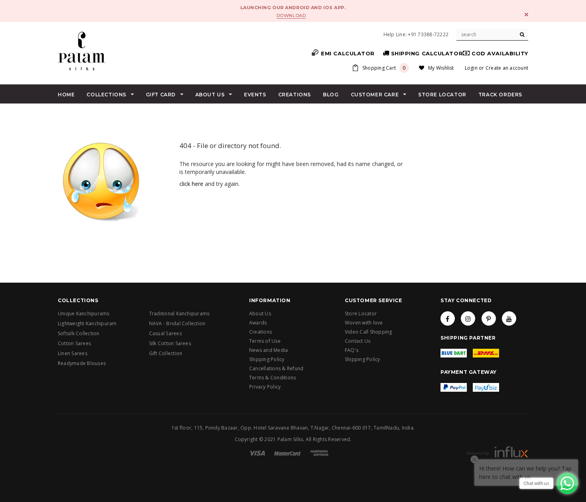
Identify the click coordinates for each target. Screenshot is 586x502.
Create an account (507, 67)
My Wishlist (441, 67)
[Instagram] (468, 318)
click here (191, 184)
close (526, 14)
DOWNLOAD (291, 15)
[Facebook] (447, 318)
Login (471, 67)
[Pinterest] (489, 318)
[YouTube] (509, 318)
